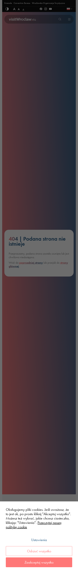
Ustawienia (39, 540)
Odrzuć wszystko (39, 551)
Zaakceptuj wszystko (39, 562)
